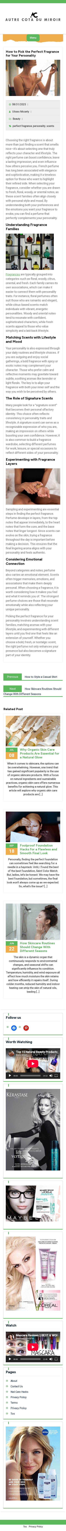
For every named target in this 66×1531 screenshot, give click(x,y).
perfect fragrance (22, 126)
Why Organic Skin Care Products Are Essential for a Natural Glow (39, 753)
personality (39, 126)
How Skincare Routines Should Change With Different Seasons (37, 947)
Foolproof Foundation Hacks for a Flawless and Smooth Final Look (38, 849)
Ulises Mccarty (20, 111)
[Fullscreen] (56, 1075)
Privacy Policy (19, 1397)
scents (50, 126)
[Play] (10, 1075)
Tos (13, 1413)
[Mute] (51, 1075)
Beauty (16, 118)
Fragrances (13, 274)
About (14, 1380)
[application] (33, 1063)
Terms (14, 1402)
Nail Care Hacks (19, 1391)
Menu (33, 37)
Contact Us (17, 1386)
